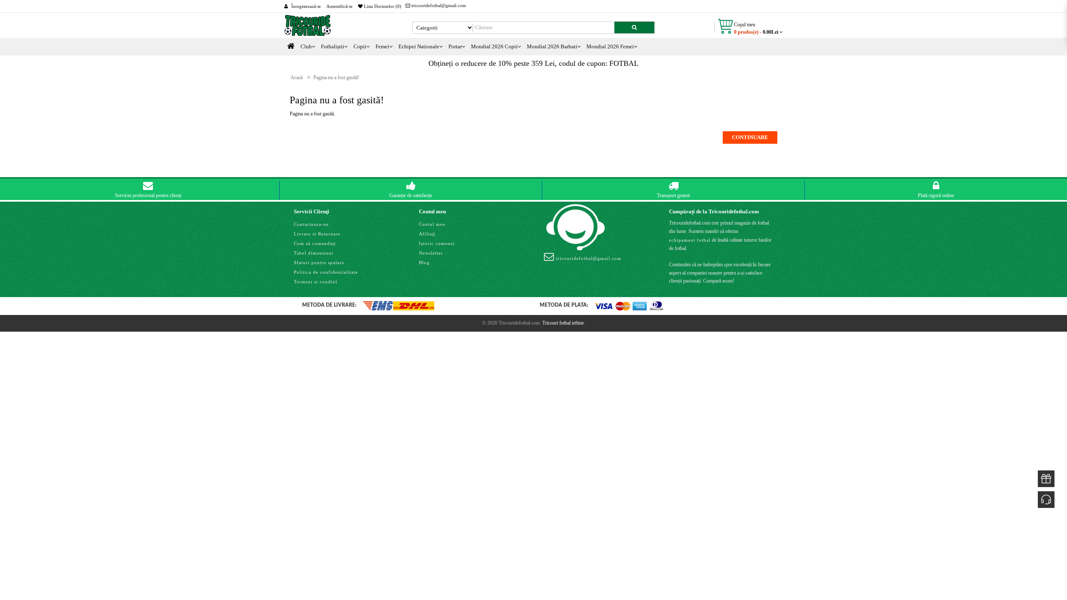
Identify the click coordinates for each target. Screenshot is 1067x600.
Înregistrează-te (306, 6)
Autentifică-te (339, 6)
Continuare (750, 137)
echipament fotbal (690, 240)
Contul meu (432, 224)
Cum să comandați (315, 243)
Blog (424, 262)
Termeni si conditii (316, 281)
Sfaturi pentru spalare (319, 262)
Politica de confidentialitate (326, 272)
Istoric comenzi (437, 243)
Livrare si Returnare (317, 233)
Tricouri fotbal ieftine (563, 323)
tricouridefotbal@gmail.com (438, 5)
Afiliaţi (427, 233)
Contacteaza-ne (311, 224)
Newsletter (431, 252)
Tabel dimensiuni (313, 252)
